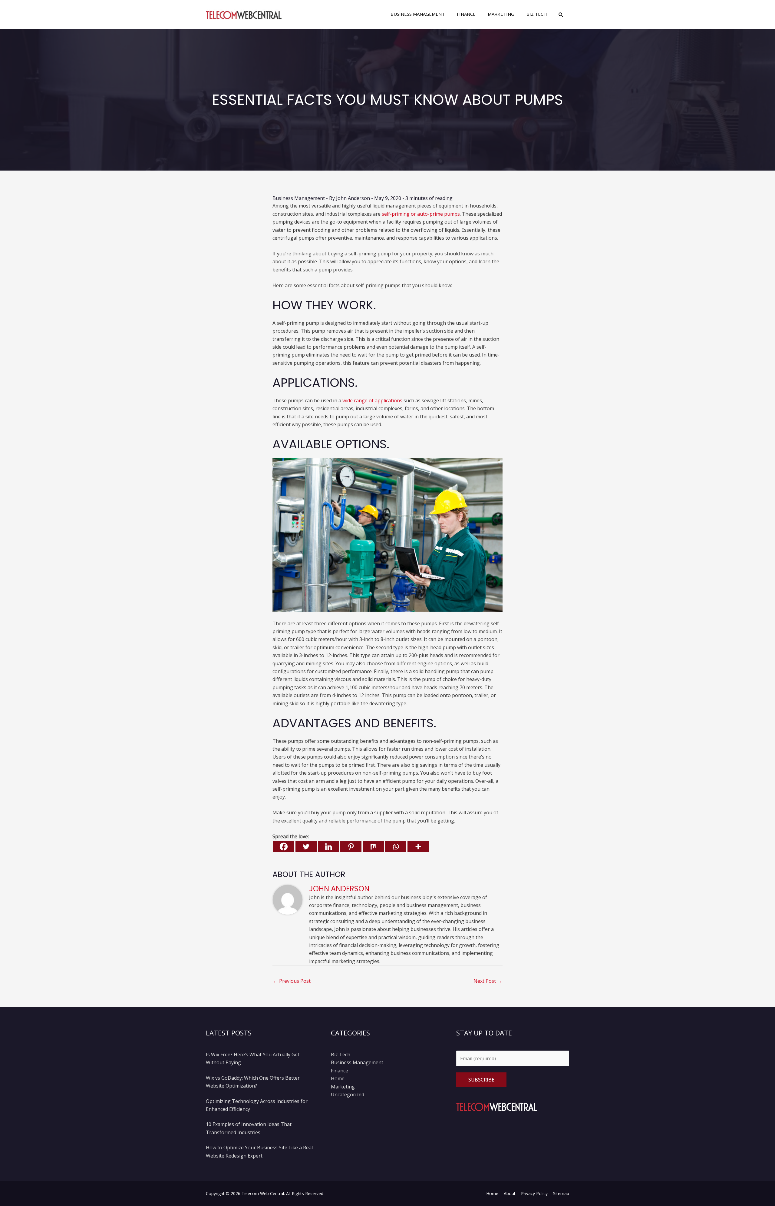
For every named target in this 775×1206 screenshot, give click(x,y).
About (510, 1193)
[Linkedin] (328, 846)
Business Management (298, 198)
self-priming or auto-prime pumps (421, 214)
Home (338, 1078)
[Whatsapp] (395, 846)
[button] (561, 15)
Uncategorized (347, 1094)
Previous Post (292, 981)
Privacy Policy (534, 1193)
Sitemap (561, 1193)
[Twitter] (306, 846)
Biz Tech (340, 1054)
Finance (339, 1070)
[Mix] (373, 846)
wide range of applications (372, 400)
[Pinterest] (350, 846)
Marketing (343, 1086)
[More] (418, 846)
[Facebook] (283, 846)
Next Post (487, 981)
